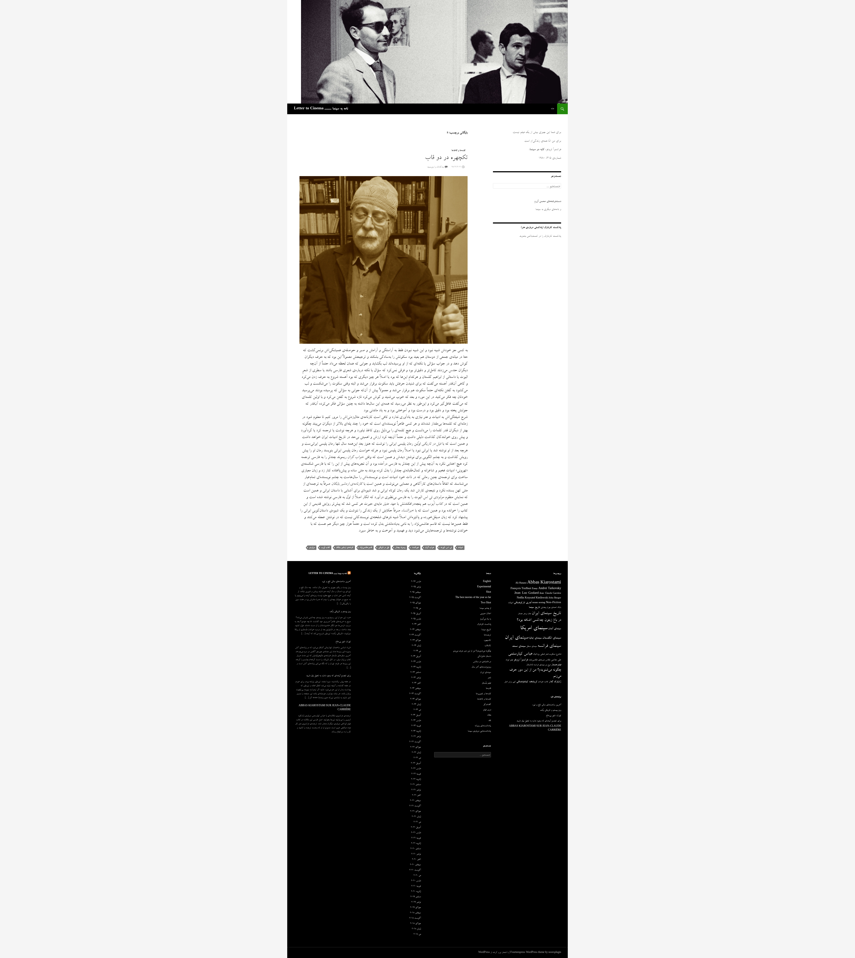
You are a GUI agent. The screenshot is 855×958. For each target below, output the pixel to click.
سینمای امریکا (534, 628)
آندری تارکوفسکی (523, 602)
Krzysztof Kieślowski (536, 598)
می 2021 (417, 822)
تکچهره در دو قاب (446, 158)
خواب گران (429, 547)
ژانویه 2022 (416, 779)
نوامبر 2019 (416, 902)
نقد (489, 720)
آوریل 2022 (416, 763)
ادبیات (460, 547)
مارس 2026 (416, 581)
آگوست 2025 (415, 597)
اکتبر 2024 (416, 624)
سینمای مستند (519, 646)
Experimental (484, 587)
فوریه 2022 (416, 774)
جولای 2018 (415, 923)
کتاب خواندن (543, 682)
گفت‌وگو (487, 704)
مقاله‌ (489, 715)
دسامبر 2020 (415, 849)
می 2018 (417, 934)
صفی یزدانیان (539, 654)
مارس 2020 (416, 881)
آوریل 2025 (416, 613)
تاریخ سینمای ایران (546, 613)
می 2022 (417, 758)
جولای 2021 (415, 811)
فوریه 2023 (416, 726)
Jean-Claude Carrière (550, 593)
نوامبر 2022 (416, 736)
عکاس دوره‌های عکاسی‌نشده (539, 660)
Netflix (520, 598)
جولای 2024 (415, 640)
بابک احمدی (556, 607)
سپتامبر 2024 (415, 629)
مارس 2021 (416, 833)
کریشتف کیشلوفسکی (526, 681)
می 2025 (417, 608)
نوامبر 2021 (416, 790)
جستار (520, 614)
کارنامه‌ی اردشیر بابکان (344, 547)
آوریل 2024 (416, 656)
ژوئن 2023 (416, 704)
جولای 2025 (415, 603)
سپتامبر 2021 (415, 800)
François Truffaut (521, 588)
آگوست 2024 (415, 635)
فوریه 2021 (416, 838)
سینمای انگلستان (551, 638)
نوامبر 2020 (416, 854)
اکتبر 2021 (416, 795)
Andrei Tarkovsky (549, 588)
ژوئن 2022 (416, 752)
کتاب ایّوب (325, 547)
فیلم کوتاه (509, 660)
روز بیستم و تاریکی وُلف (340, 611)
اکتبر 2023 (416, 683)
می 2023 (417, 710)
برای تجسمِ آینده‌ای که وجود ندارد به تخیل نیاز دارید (328, 676)
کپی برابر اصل (510, 682)
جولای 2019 (415, 907)
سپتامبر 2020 (415, 865)
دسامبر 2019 (415, 897)
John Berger (555, 598)
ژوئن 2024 (416, 646)
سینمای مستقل (531, 646)
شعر (546, 654)
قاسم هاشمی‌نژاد (366, 547)
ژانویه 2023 (416, 731)
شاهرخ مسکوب (555, 654)
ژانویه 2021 (416, 843)
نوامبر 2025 (416, 587)
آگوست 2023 (415, 694)
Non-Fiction (553, 602)
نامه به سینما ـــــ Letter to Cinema (321, 109)
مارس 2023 (416, 720)
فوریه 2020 (416, 886)
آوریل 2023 (416, 715)
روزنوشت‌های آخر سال (481, 667)
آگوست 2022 (415, 742)
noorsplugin (554, 952)
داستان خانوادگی (484, 656)
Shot (488, 592)
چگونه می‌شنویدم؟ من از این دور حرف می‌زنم (472, 651)
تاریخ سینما (534, 607)
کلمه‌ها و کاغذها (458, 150)
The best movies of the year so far (473, 597)
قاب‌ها (488, 688)
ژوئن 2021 (416, 817)
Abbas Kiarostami (544, 583)
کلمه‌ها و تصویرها (483, 694)
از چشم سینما (485, 608)
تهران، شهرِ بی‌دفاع (343, 642)
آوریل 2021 (416, 827)
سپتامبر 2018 (415, 913)
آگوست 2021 (415, 806)
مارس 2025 (416, 619)
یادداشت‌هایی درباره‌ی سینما (479, 731)
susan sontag (538, 603)
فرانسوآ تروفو (521, 660)
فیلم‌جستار (556, 664)
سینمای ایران (516, 638)
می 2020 (417, 875)
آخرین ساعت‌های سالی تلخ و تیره (336, 581)
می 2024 (417, 651)
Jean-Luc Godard (526, 593)
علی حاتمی (556, 660)
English (487, 581)
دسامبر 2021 (415, 784)
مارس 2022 (416, 768)
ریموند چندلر (400, 547)
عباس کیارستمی (520, 654)
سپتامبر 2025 (415, 592)
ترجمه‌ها (487, 635)
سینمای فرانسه (549, 646)
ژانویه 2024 (416, 667)
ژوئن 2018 (416, 929)
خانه (552, 109)
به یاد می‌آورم (485, 619)
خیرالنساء (415, 547)
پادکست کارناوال (484, 624)
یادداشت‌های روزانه (483, 726)
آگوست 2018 (415, 918)
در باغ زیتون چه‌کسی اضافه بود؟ (539, 620)
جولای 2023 (415, 699)
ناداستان (529, 664)
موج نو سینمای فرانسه (542, 665)
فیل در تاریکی (383, 547)
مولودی (312, 547)
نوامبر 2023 (416, 678)
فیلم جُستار (486, 683)
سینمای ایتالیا (535, 638)
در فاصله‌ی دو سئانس (482, 662)
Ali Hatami (521, 583)
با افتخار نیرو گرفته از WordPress (493, 952)
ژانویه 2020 (416, 891)
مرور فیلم (487, 710)
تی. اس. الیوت (446, 547)
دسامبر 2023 (415, 672)
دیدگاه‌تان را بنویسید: (435, 167)
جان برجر (527, 614)
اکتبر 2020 (416, 859)
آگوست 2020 (415, 870)
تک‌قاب (487, 646)
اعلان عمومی (485, 613)
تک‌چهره (487, 640)
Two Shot (486, 603)
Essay (535, 589)
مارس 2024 (416, 662)
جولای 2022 (415, 747)
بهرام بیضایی (545, 607)
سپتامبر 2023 (415, 688)
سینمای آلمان (554, 628)
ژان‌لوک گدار (555, 681)
